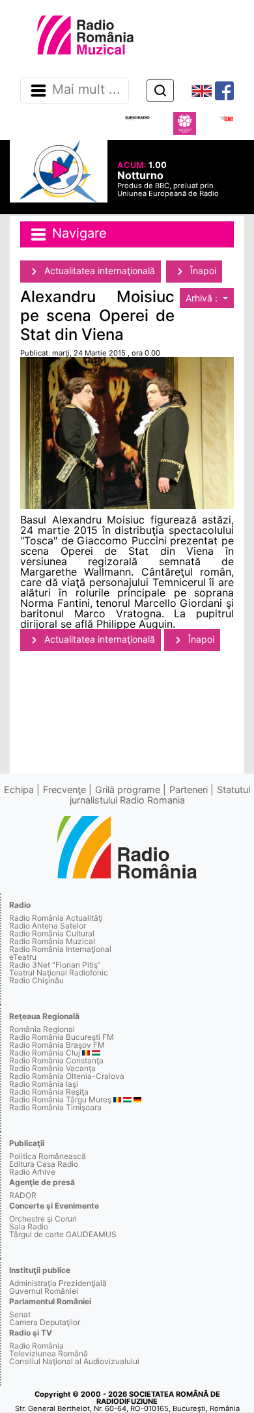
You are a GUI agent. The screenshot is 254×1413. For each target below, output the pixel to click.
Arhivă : (203, 297)
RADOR (22, 1195)
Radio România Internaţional (60, 949)
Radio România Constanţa (56, 1060)
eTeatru (22, 957)
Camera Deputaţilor (44, 1322)
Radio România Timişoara (55, 1107)
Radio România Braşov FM (57, 1045)
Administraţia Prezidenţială (58, 1283)
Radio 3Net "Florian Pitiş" (55, 965)
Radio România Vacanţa (52, 1068)
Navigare (77, 233)
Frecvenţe (64, 789)
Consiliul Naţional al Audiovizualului (74, 1361)
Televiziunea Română (48, 1353)
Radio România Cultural (51, 933)
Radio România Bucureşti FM (61, 1037)
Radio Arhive (32, 1172)
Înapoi (202, 270)
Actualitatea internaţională (98, 270)
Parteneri (188, 789)
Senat (20, 1314)
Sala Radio (28, 1226)
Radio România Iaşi (43, 1084)
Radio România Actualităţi (56, 918)
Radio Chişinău (36, 980)
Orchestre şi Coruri (43, 1219)
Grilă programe (127, 789)
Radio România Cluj (44, 1052)
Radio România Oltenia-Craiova (66, 1076)
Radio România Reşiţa (49, 1092)
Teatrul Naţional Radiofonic (58, 972)
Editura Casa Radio (43, 1164)
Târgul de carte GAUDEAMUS (63, 1234)
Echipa (19, 789)
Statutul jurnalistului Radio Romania (160, 794)
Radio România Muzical (52, 941)
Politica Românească (47, 1156)
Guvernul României (43, 1291)
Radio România (36, 1345)
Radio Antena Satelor (47, 925)
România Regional (42, 1029)
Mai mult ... (86, 90)
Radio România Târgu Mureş (60, 1099)
